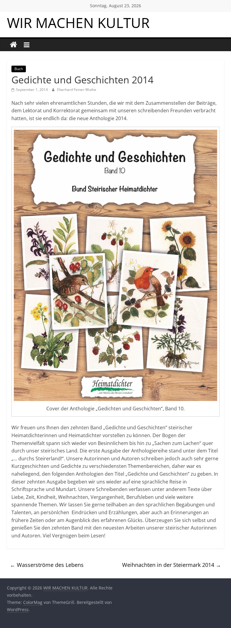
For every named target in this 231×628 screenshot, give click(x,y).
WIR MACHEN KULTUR (78, 22)
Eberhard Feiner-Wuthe (76, 89)
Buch (18, 68)
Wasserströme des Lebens (47, 564)
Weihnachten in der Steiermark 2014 (171, 564)
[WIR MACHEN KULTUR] (13, 45)
